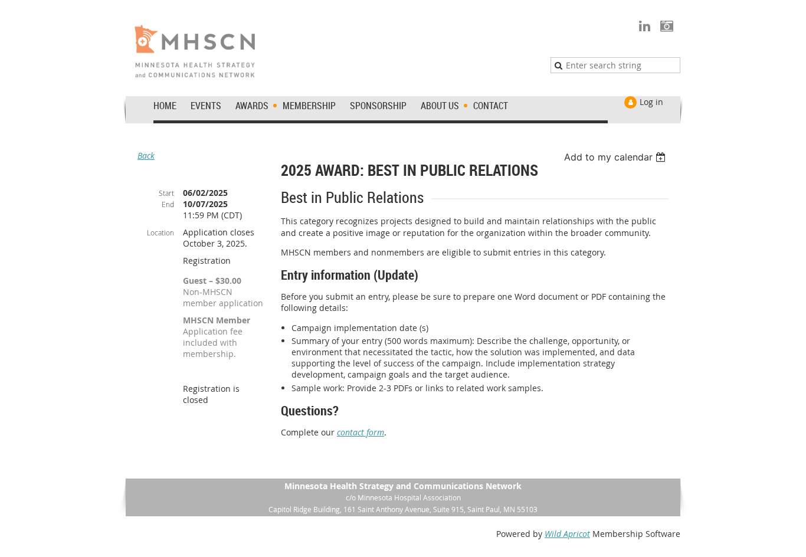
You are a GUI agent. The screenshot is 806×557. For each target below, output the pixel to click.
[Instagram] (666, 26)
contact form (360, 432)
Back (146, 155)
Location (160, 232)
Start (166, 193)
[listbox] (616, 157)
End (168, 204)
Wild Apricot (567, 533)
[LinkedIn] (645, 26)
